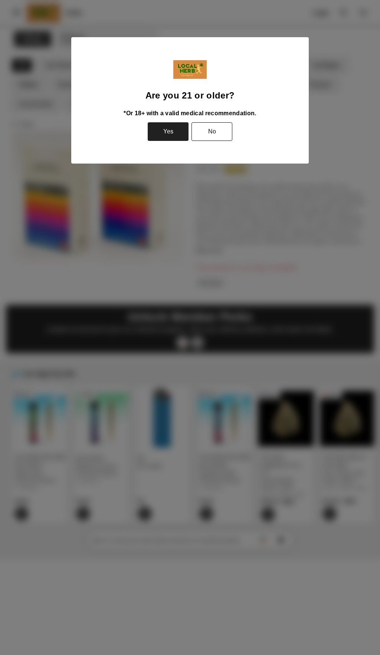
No (212, 131)
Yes (168, 131)
